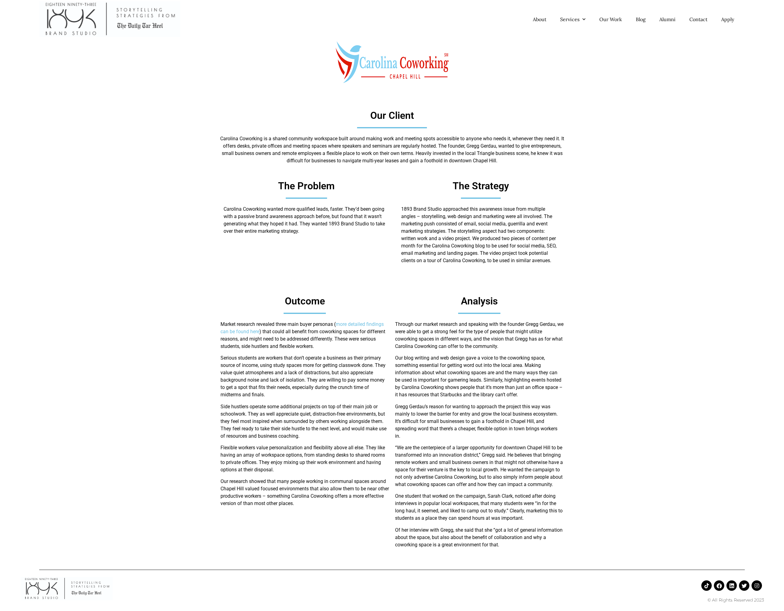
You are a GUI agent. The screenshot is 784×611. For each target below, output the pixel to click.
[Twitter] (744, 585)
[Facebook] (719, 585)
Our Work (610, 19)
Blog (641, 19)
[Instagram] (757, 585)
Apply (727, 19)
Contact (698, 19)
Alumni (667, 19)
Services (569, 19)
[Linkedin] (731, 585)
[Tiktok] (706, 585)
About (539, 19)
